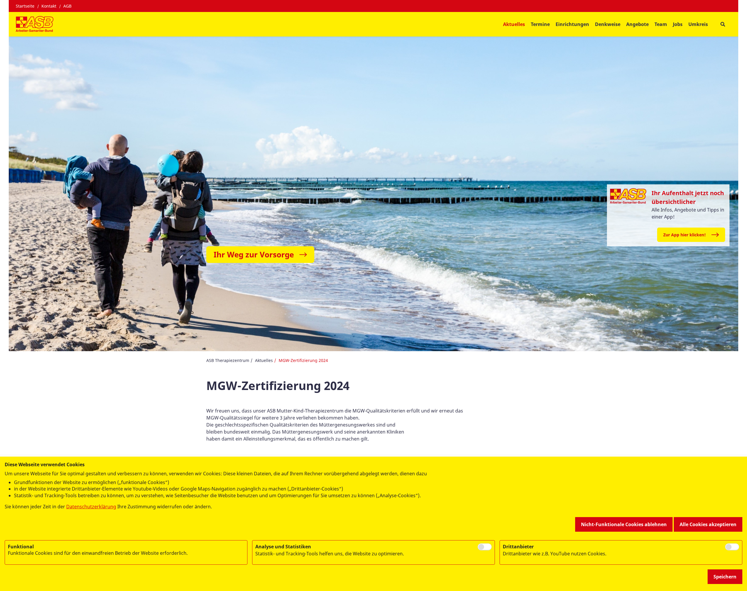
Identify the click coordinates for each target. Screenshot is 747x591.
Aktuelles (264, 360)
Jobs (678, 24)
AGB (67, 6)
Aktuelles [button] (514, 24)
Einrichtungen (572, 24)
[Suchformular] (722, 24)
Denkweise (607, 24)
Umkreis (698, 24)
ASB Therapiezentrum (227, 360)
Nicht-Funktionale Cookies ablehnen (624, 524)
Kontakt (48, 6)
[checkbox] (485, 546)
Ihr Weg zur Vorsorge (254, 254)
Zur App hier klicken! (684, 235)
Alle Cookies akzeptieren (708, 524)
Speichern (724, 576)
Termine (540, 24)
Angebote (637, 24)
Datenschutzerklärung (91, 506)
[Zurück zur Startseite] (34, 24)
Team (661, 24)
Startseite (25, 6)
